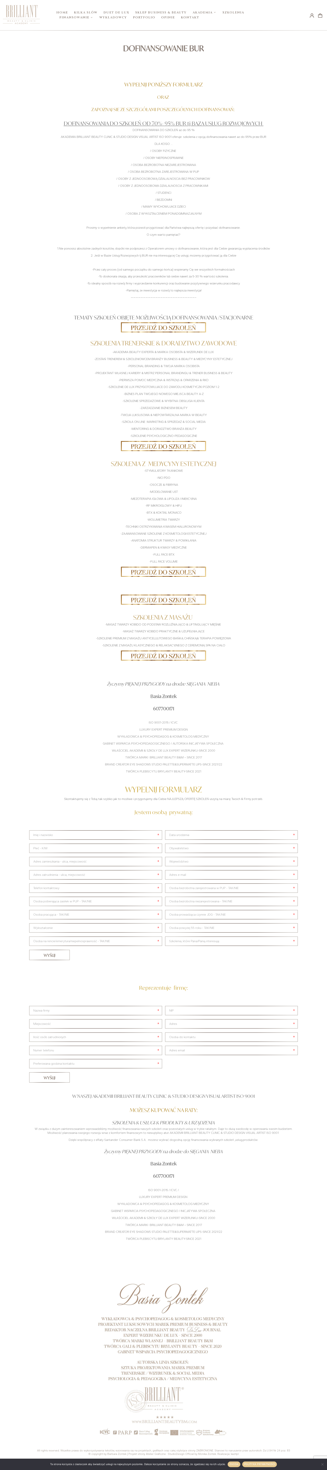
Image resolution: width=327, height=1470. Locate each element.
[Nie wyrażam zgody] (322, 1464)
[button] (320, 15)
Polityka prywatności (259, 1464)
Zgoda (234, 1464)
